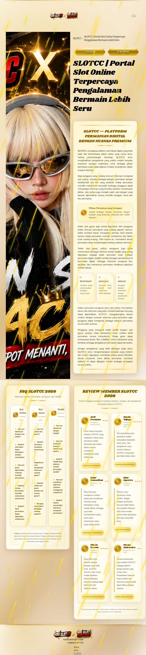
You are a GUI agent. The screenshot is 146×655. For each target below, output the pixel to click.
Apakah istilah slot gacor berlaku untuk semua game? (39, 489)
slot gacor (89, 226)
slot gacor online (96, 248)
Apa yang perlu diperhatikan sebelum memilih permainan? (20, 471)
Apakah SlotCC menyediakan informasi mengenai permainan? (58, 506)
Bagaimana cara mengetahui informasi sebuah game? (39, 469)
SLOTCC (77, 38)
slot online (83, 179)
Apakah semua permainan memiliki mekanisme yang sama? (20, 492)
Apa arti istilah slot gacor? (38, 431)
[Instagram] (65, 647)
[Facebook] (70, 653)
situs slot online (112, 308)
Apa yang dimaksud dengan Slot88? (58, 429)
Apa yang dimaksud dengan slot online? (20, 433)
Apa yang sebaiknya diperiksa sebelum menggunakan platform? (58, 486)
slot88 (118, 251)
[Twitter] (70, 647)
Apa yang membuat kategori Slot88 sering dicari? (58, 446)
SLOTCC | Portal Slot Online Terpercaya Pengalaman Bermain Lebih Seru (104, 38)
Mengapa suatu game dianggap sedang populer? (39, 509)
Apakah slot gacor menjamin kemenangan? (39, 447)
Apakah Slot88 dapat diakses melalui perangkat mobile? (58, 465)
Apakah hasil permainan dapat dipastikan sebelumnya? (20, 512)
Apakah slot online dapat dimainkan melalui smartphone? (20, 451)
